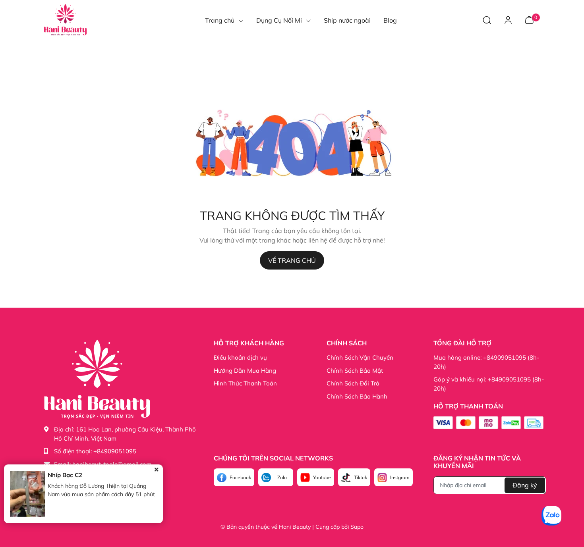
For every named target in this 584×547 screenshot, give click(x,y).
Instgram (400, 477)
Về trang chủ (292, 260)
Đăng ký (524, 485)
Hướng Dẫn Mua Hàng (245, 370)
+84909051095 (114, 451)
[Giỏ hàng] (529, 19)
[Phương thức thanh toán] (488, 422)
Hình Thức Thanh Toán (245, 383)
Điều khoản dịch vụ (240, 357)
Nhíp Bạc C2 (65, 475)
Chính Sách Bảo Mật (355, 370)
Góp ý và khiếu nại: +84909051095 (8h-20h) (488, 384)
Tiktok (360, 477)
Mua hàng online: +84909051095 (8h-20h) (486, 362)
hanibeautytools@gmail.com (111, 464)
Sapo (357, 526)
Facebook (240, 477)
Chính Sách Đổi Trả (353, 383)
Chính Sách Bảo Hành (357, 396)
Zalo (282, 477)
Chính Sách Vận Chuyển (360, 357)
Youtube (322, 477)
